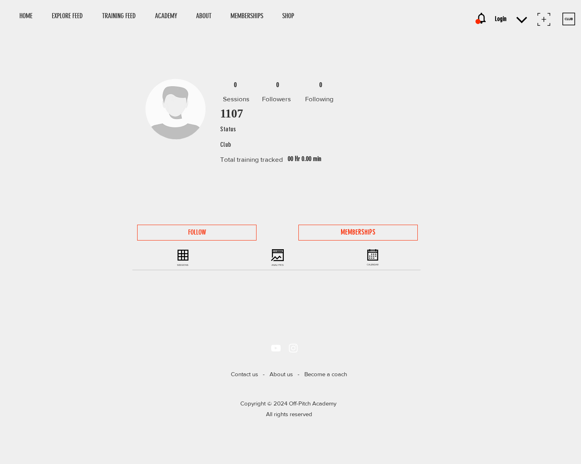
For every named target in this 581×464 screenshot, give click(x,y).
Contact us (244, 374)
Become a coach (325, 374)
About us (281, 374)
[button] (291, 16)
